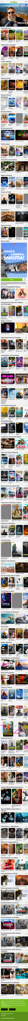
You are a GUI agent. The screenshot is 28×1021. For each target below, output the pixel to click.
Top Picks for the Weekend (10, 658)
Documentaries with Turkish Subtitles (11, 934)
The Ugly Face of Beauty (19, 573)
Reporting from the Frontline (11, 337)
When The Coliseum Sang (18, 840)
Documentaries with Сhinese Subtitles (11, 950)
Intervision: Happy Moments (19, 368)
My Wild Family (18, 172)
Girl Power (4, 627)
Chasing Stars (3, 654)
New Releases (6, 28)
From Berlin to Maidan (19, 995)
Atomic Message (4, 90)
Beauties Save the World (19, 419)
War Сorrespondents (19, 351)
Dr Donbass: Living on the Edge (6, 963)
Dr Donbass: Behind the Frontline (25, 108)
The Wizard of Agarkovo (18, 537)
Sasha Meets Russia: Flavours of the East (5, 521)
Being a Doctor (6, 95)
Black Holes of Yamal (11, 419)
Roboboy (10, 316)
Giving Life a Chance (3, 75)
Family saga (5, 144)
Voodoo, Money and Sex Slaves (21, 685)
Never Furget (17, 624)
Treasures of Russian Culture (11, 502)
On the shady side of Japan (10, 575)
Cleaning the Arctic (15, 557)
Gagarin (9, 654)
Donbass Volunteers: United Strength (5, 558)
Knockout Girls (18, 639)
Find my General (19, 783)
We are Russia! (3, 299)
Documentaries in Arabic (9, 967)
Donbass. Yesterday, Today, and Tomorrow (7, 980)
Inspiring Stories (7, 738)
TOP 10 (3, 720)
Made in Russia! (6, 175)
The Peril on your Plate (5, 333)
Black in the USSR (4, 783)
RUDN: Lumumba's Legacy (25, 369)
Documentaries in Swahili (10, 888)
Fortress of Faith (11, 204)
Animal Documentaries (9, 160)
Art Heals (4, 704)
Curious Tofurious (4, 40)
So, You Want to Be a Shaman (4, 537)
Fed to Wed (25, 465)
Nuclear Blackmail (19, 90)
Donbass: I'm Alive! (18, 823)
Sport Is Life (5, 372)
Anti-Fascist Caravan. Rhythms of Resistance (7, 871)
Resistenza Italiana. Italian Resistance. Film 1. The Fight (16, 805)
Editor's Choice (6, 321)
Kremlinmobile (11, 188)
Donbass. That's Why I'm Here (20, 947)
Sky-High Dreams (11, 399)
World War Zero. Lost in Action (11, 784)
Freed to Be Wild (4, 624)
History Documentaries (9, 770)
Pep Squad (25, 804)
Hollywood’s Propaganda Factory (25, 499)
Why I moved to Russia (19, 140)
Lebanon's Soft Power (11, 368)
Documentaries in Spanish (10, 982)
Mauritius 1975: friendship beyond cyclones (4, 369)
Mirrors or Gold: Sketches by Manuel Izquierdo (4, 317)
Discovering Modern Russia (10, 287)
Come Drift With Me (4, 670)
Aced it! (3, 387)
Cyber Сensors (4, 433)
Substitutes (10, 588)
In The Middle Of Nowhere (10, 612)
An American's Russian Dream (4, 157)
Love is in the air (6, 469)
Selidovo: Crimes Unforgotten (20, 870)
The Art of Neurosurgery (11, 108)
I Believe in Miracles (8, 523)
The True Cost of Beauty (9, 452)
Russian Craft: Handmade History (3, 189)
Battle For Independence (9, 842)
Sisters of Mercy (19, 107)
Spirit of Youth (6, 225)
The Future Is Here (7, 591)
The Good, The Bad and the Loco (21, 384)
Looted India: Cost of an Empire (11, 58)
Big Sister (18, 74)
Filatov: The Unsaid (25, 351)
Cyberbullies (10, 433)
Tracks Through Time (4, 840)
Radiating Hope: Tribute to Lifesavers (4, 108)
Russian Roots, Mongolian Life (16, 521)
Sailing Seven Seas (18, 670)
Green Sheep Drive (18, 41)
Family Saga (10, 156)
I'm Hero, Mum (11, 74)
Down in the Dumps (3, 419)
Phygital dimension (25, 239)
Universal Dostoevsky (19, 333)
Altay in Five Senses (10, 125)
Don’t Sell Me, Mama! (10, 768)
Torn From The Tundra (5, 900)
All (26, 28)
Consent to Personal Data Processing (7, 1018)
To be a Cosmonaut (18, 655)
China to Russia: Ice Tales (5, 140)
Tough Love (18, 854)
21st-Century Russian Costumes (3, 466)
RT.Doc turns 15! (7, 128)
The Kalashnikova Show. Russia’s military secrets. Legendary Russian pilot (4, 401)
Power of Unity (3, 222)
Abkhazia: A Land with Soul (11, 41)
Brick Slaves (3, 573)
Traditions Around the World (11, 437)
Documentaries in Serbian (10, 917)
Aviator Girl (18, 399)
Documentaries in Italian (9, 858)
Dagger (2, 449)
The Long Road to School (19, 751)
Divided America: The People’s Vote (19, 499)
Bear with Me (3, 172)
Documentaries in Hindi (9, 873)
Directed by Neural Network (19, 239)
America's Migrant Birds (4, 499)
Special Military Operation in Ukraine (11, 810)
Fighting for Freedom (8, 45)
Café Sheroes (3, 767)
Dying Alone (3, 588)
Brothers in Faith (4, 204)
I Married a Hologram (18, 589)
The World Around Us (8, 405)
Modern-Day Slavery (8, 561)
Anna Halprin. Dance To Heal (11, 717)
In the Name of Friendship (10, 355)
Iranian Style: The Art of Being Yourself (11, 466)
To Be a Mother (6, 61)
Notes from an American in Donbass (3, 351)
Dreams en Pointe (4, 481)
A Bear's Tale (18, 316)
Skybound (25, 399)
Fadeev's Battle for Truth (11, 351)
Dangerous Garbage (19, 915)
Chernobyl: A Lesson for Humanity (10, 91)
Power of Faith (6, 192)
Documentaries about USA (10, 486)
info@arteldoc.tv (7, 1006)
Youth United (3, 238)
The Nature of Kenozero (18, 125)
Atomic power (6, 78)
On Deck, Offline (19, 699)
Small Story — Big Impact (9, 826)
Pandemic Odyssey (10, 700)
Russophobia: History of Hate (6, 930)
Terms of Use (3, 1015)
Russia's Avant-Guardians (20, 449)
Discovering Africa (7, 673)
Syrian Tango (18, 716)
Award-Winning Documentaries (12, 787)
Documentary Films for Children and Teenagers (12, 303)
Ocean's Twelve (6, 687)
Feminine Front (3, 915)
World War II (5, 210)
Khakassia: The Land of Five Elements (4, 125)
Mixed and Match (11, 839)
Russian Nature (6, 112)
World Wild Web (6, 421)
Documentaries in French (10, 903)
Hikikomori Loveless (10, 239)
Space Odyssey (6, 642)
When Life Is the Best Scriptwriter (13, 755)
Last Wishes (17, 979)
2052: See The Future (5, 608)
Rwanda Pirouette (4, 716)
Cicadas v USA (11, 498)
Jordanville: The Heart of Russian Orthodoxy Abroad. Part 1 (19, 206)
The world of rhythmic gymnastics (7, 384)
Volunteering (5, 540)
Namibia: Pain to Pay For (19, 58)
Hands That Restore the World (19, 189)
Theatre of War (3, 995)
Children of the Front (11, 855)
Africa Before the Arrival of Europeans (4, 58)
